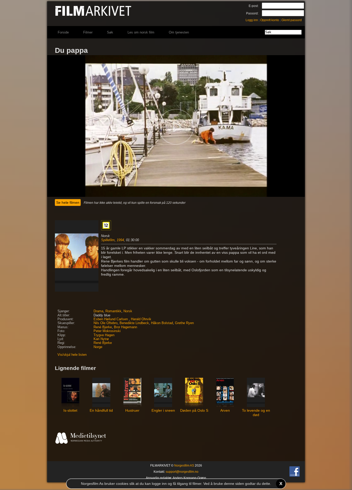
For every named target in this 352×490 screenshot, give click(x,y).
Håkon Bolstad (162, 323)
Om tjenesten (179, 32)
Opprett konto (269, 20)
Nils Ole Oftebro (106, 323)
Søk (110, 32)
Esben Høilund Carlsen (111, 319)
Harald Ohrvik (141, 319)
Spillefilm (108, 240)
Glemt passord (291, 20)
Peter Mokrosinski (107, 331)
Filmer (88, 32)
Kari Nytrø (101, 339)
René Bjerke (103, 327)
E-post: (253, 6)
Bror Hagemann (125, 327)
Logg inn (252, 20)
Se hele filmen (67, 202)
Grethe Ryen (184, 323)
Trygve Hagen (104, 335)
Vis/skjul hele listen (72, 355)
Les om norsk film (141, 32)
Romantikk (113, 311)
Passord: (252, 13)
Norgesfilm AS (184, 465)
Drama (98, 311)
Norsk (127, 311)
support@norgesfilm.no (182, 472)
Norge (98, 347)
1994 (120, 240)
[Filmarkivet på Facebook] (294, 475)
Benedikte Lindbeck (134, 323)
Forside (63, 32)
